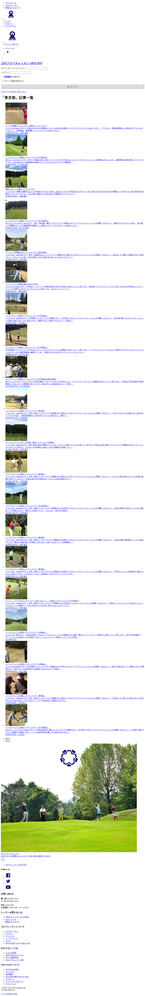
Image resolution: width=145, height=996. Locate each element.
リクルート (9, 979)
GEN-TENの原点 (12, 969)
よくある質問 (10, 953)
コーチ (8, 21)
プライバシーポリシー (14, 981)
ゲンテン (9, 934)
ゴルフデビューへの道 (14, 960)
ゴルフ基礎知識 (11, 957)
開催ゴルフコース (12, 8)
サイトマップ (10, 984)
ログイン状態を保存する (13, 81)
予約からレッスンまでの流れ (17, 917)
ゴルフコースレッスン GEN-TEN (21, 63)
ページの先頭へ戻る (9, 994)
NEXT (7, 741)
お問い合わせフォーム (14, 955)
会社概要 (9, 974)
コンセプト (9, 972)
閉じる (15, 44)
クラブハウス (10, 26)
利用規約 (7, 77)
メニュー (9, 44)
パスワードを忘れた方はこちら (13, 92)
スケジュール (10, 3)
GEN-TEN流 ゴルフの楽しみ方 (17, 943)
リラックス (9, 936)
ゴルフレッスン (11, 5)
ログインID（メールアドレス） (13, 68)
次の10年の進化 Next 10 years (17, 977)
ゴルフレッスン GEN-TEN (16, 865)
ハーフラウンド (11, 938)
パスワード (5, 72)
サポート (9, 24)
